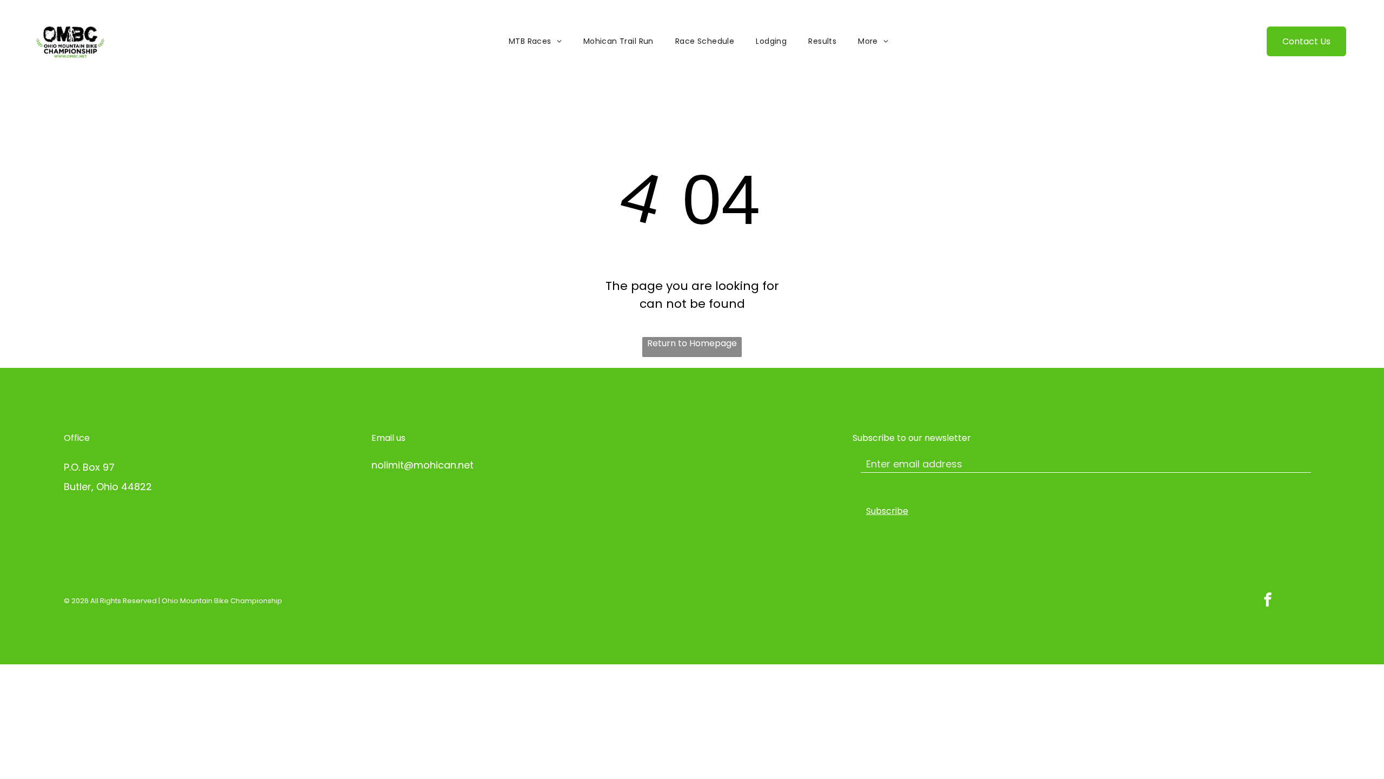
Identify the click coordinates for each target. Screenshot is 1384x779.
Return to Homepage (692, 343)
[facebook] (1268, 601)
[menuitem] (535, 41)
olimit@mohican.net (425, 465)
